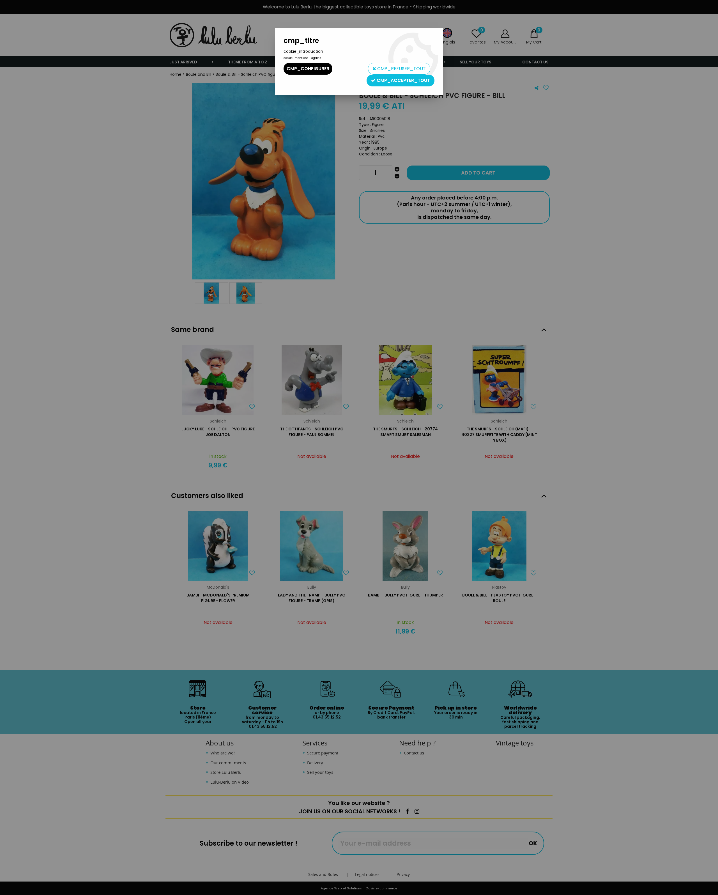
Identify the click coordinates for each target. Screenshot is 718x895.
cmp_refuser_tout (401, 68)
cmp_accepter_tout (403, 80)
